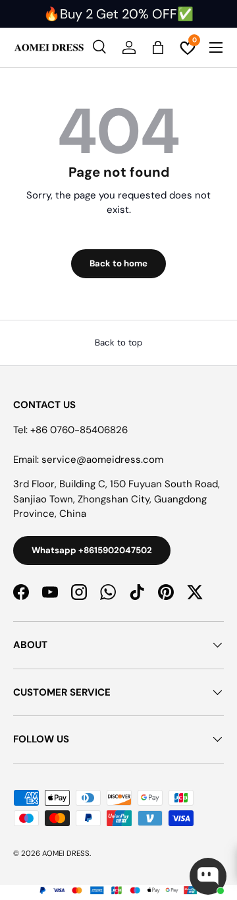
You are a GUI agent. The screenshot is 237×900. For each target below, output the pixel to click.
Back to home (118, 263)
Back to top (118, 342)
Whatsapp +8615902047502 (92, 550)
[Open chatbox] (208, 876)
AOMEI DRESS (66, 853)
